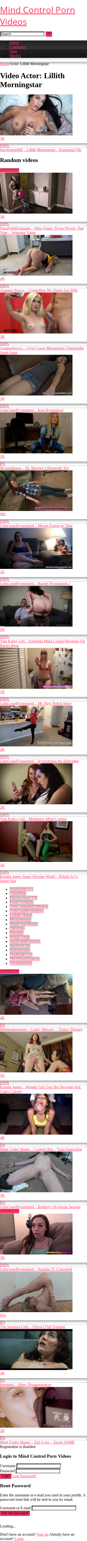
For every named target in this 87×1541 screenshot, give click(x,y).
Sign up (43, 1534)
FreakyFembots (21, 902)
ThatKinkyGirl (21, 954)
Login (5, 1476)
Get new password (15, 1513)
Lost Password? (24, 1476)
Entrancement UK (23, 898)
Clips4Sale (18, 893)
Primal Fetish (20, 937)
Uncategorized (21, 963)
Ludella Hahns (21, 915)
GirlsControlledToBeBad (29, 907)
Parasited (16, 933)
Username (7, 1466)
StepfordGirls (20, 946)
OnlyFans (17, 928)
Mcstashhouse (20, 920)
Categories (18, 47)
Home (14, 42)
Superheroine (20, 950)
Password (7, 1471)
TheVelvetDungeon (25, 959)
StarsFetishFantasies (25, 941)
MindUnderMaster (24, 924)
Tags (13, 51)
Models (15, 56)
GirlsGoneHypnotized (27, 911)
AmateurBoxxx (21, 889)
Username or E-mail (15, 1508)
